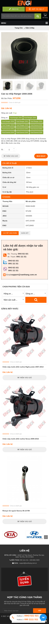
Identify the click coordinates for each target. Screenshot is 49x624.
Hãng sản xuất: (7, 113)
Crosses (6, 197)
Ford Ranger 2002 (22, 125)
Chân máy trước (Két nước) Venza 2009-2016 (20, 439)
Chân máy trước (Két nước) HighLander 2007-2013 (23, 367)
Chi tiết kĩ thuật (9, 163)
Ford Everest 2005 (22, 132)
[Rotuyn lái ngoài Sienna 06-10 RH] (24, 502)
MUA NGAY (41, 156)
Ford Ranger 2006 (8, 121)
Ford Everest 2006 (36, 132)
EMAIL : (16, 563)
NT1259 (16, 98)
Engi (15, 113)
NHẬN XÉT (24, 233)
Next (46, 537)
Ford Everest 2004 (8, 132)
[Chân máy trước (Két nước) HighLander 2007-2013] (24, 358)
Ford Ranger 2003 (8, 125)
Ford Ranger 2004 (36, 121)
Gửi (39, 610)
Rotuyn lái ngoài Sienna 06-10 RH (16, 511)
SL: (2, 149)
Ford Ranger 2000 (16, 118)
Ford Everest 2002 (22, 129)
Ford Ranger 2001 (22, 121)
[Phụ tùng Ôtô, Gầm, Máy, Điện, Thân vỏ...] (24, 5)
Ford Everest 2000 (36, 125)
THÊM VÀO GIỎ (11, 156)
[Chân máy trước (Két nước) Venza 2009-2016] (24, 430)
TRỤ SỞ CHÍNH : (11, 555)
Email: (8, 275)
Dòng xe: (4, 118)
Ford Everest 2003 (36, 129)
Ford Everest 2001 (8, 129)
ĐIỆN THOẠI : (15, 560)
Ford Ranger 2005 (30, 118)
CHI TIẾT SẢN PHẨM (10, 233)
